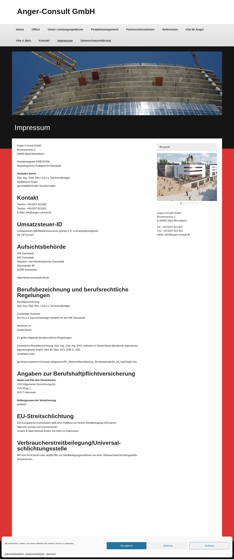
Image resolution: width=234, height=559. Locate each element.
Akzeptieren (126, 545)
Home (20, 29)
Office (36, 29)
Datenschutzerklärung (14, 554)
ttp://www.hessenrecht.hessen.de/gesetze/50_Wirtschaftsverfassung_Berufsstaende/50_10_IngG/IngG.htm (77, 361)
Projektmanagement (104, 29)
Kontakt (44, 40)
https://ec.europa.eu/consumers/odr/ (37, 427)
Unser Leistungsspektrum (65, 29)
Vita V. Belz (23, 40)
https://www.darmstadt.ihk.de (33, 277)
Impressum (51, 554)
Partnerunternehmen (140, 29)
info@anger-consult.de (177, 234)
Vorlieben (209, 545)
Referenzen (170, 29)
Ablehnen (168, 545)
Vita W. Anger (195, 29)
